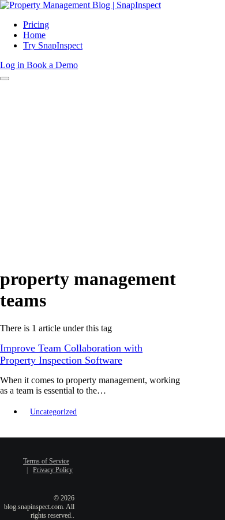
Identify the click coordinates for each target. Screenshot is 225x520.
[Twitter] (125, 454)
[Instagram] (134, 473)
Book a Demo (52, 65)
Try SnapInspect (52, 45)
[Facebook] (108, 454)
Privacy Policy (53, 470)
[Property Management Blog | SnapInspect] (80, 5)
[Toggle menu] (4, 78)
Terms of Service (46, 461)
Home (34, 35)
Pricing (36, 24)
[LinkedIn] (142, 454)
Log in (13, 65)
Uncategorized (53, 411)
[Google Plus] (116, 473)
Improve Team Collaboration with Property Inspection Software (71, 354)
